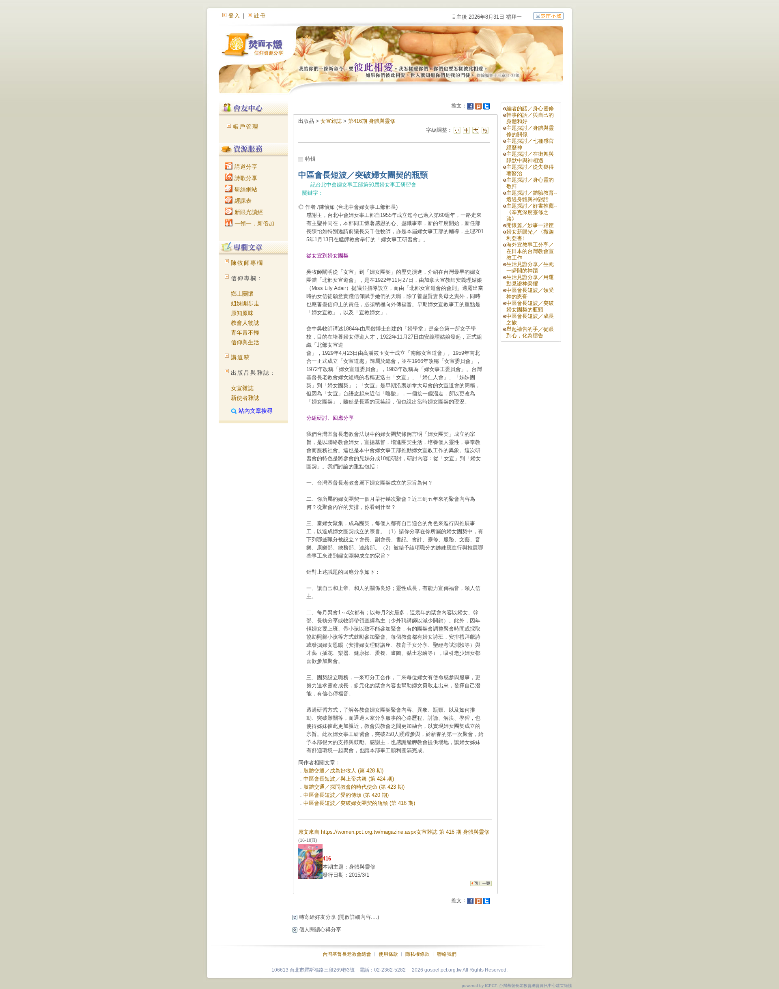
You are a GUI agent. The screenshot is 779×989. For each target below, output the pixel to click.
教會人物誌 (245, 323)
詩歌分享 (245, 178)
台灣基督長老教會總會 (347, 954)
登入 (234, 16)
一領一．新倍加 (253, 223)
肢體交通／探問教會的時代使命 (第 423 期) (354, 787)
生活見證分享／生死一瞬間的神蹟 (530, 267)
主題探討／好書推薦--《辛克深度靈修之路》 (531, 212)
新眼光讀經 (248, 212)
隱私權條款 (417, 954)
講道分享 (245, 166)
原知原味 (242, 313)
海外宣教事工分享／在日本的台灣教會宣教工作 (530, 251)
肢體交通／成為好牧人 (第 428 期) (343, 771)
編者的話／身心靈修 (530, 108)
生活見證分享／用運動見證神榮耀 (530, 280)
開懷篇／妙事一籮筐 (530, 225)
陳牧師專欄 (247, 263)
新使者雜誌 (245, 398)
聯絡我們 (446, 954)
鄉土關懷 (242, 293)
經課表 (242, 200)
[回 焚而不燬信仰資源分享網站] (548, 16)
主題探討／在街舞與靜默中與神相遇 (530, 157)
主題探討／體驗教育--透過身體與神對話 (531, 196)
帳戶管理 (246, 126)
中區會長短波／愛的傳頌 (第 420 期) (346, 795)
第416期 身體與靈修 (371, 121)
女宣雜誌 (242, 388)
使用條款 (388, 954)
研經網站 (245, 189)
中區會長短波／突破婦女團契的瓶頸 (530, 306)
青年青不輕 (245, 332)
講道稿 (240, 357)
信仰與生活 (245, 342)
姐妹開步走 (245, 303)
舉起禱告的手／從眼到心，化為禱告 (530, 332)
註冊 (260, 16)
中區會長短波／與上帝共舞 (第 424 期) (348, 779)
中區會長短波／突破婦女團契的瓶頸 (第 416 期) (359, 803)
